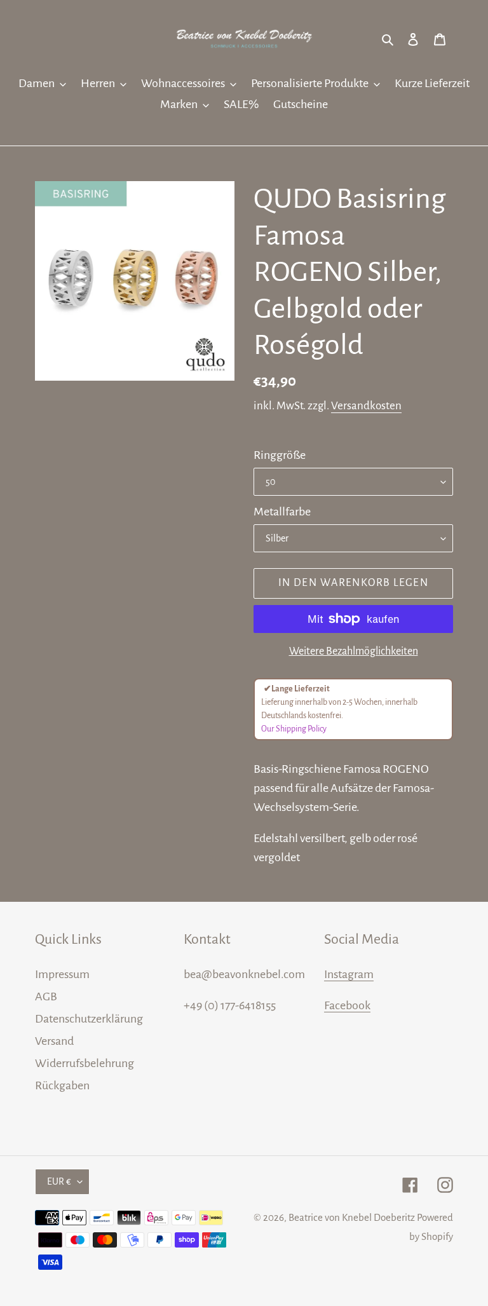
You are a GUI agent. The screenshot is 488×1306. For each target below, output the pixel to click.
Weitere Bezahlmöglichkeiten (353, 651)
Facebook (347, 1005)
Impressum (62, 974)
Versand (54, 1041)
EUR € (59, 1181)
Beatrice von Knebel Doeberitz (351, 1217)
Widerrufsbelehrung (84, 1063)
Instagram (349, 974)
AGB (46, 996)
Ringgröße (280, 455)
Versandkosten (366, 406)
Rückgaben (62, 1085)
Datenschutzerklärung (89, 1018)
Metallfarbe (282, 511)
